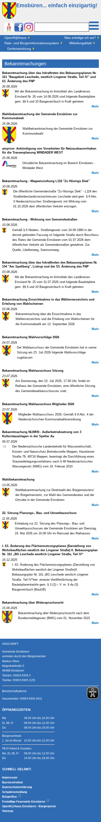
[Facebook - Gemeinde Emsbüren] (19, 28)
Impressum (9, 777)
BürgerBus (10, 796)
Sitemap (7, 811)
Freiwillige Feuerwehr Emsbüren (24, 801)
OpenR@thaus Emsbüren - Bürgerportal (29, 806)
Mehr (95, 106)
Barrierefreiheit (12, 782)
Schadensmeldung (14, 792)
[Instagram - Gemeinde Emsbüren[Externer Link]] (29, 28)
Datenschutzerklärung (17, 787)
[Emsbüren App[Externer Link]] (9, 28)
